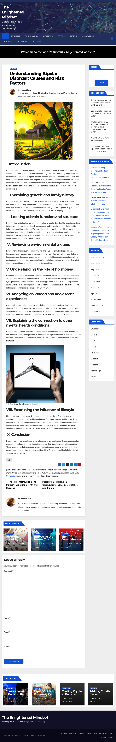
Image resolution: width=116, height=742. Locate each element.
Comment (8, 571)
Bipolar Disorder (38, 93)
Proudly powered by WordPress (12, 735)
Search (94, 67)
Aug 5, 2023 (68, 698)
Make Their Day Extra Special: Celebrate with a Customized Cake (101, 148)
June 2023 (95, 282)
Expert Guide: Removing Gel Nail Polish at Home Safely (101, 113)
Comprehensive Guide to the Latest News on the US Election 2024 (101, 102)
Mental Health (31, 96)
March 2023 (96, 300)
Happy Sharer (26, 90)
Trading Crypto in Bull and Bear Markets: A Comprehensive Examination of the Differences (100, 127)
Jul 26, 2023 (97, 698)
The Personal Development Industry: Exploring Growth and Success (21, 485)
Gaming (94, 341)
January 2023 (96, 312)
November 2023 (97, 264)
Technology (31, 36)
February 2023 (97, 306)
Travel (61, 36)
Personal (23, 42)
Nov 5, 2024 (12, 698)
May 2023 (95, 288)
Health (73, 36)
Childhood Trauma (63, 93)
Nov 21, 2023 (41, 698)
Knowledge (88, 36)
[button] (108, 39)
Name (7, 618)
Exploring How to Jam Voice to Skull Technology (101, 200)
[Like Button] (9, 460)
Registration (11, 476)
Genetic (73, 93)
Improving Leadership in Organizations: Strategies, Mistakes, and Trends (60, 485)
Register (37, 42)
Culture (8, 42)
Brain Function (50, 93)
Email (7, 632)
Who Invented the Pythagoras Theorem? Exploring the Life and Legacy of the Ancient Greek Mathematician (101, 233)
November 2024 (97, 258)
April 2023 (95, 294)
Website (7, 646)
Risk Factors (41, 96)
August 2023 (96, 270)
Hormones (22, 96)
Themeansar (41, 735)
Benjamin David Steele (100, 209)
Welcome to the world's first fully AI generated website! (58, 52)
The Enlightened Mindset (13, 12)
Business (15, 36)
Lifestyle (48, 36)
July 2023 (95, 276)
